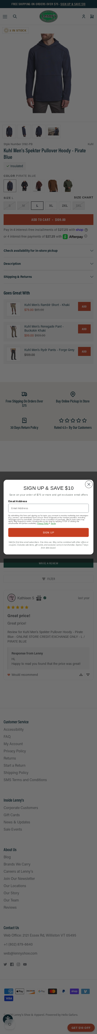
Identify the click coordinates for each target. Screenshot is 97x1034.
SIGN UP (48, 532)
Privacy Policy (42, 523)
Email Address (17, 501)
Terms (53, 523)
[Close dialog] (89, 484)
